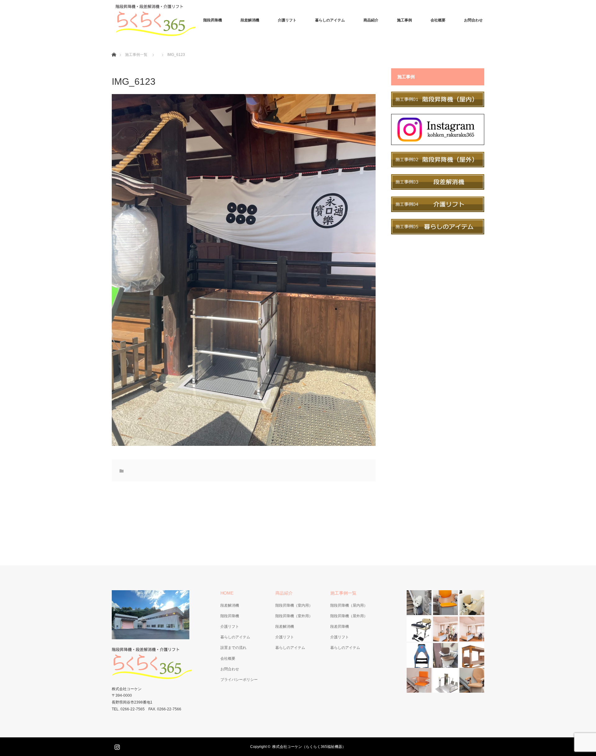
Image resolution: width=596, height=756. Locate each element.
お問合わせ (473, 20)
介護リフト (287, 20)
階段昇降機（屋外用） (349, 616)
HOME (226, 593)
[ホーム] (114, 47)
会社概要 (438, 20)
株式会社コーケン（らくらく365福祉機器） (309, 747)
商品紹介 (370, 20)
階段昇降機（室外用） (294, 616)
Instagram (116, 745)
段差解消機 (250, 20)
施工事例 (404, 20)
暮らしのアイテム (330, 20)
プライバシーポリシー (239, 679)
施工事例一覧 (136, 54)
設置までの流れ (233, 647)
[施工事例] (437, 105)
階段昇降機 (212, 20)
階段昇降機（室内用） (294, 605)
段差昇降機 (339, 626)
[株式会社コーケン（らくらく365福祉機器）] (158, 20)
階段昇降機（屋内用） (349, 605)
